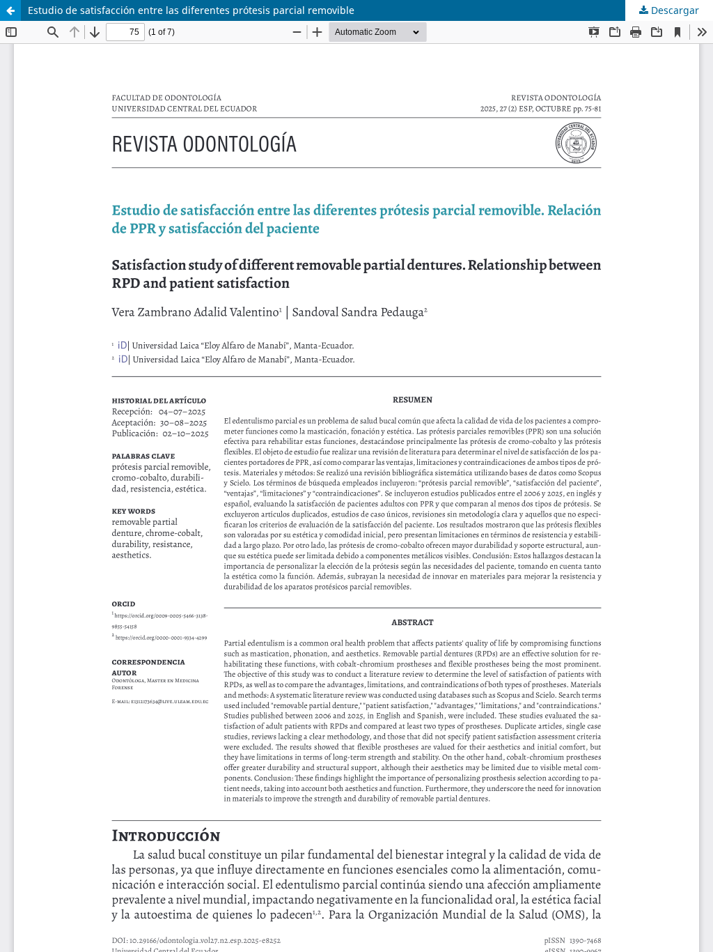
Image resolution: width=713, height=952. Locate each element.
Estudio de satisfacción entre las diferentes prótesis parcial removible (191, 10)
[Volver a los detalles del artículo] (10, 10)
